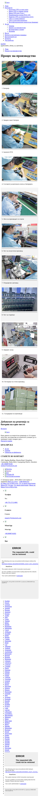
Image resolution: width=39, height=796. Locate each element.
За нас (7, 24)
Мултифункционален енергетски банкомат (23, 22)
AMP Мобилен (24, 481)
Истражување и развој (16, 29)
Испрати (4, 429)
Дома (6, 6)
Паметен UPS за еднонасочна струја (21, 17)
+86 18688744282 (7, 464)
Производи (8, 8)
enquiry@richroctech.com (13, 518)
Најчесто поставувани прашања (15, 35)
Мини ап (32, 485)
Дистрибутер (9, 40)
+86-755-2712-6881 (11, 502)
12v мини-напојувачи (21, 485)
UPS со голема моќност (17, 18)
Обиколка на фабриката (13, 452)
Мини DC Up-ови (7, 485)
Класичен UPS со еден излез (18, 9)
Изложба (12, 31)
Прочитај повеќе (6, 441)
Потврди (8, 38)
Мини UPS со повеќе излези (18, 11)
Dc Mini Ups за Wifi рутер (9, 483)
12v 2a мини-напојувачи (27, 483)
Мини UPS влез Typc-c (16, 13)
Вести (7, 33)
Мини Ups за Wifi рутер (9, 487)
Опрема (11, 26)
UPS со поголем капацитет (18, 20)
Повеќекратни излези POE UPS (19, 15)
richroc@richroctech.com (9, 466)
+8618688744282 (10, 533)
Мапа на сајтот (13, 481)
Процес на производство (17, 28)
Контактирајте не (11, 37)
